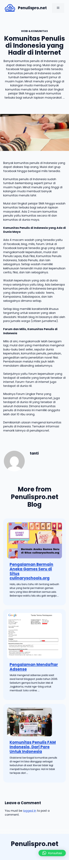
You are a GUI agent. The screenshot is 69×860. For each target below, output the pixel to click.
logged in (29, 811)
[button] (52, 853)
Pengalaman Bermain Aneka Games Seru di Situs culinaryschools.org (31, 571)
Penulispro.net (32, 7)
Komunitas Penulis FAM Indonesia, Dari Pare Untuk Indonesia (33, 747)
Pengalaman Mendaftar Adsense (34, 667)
